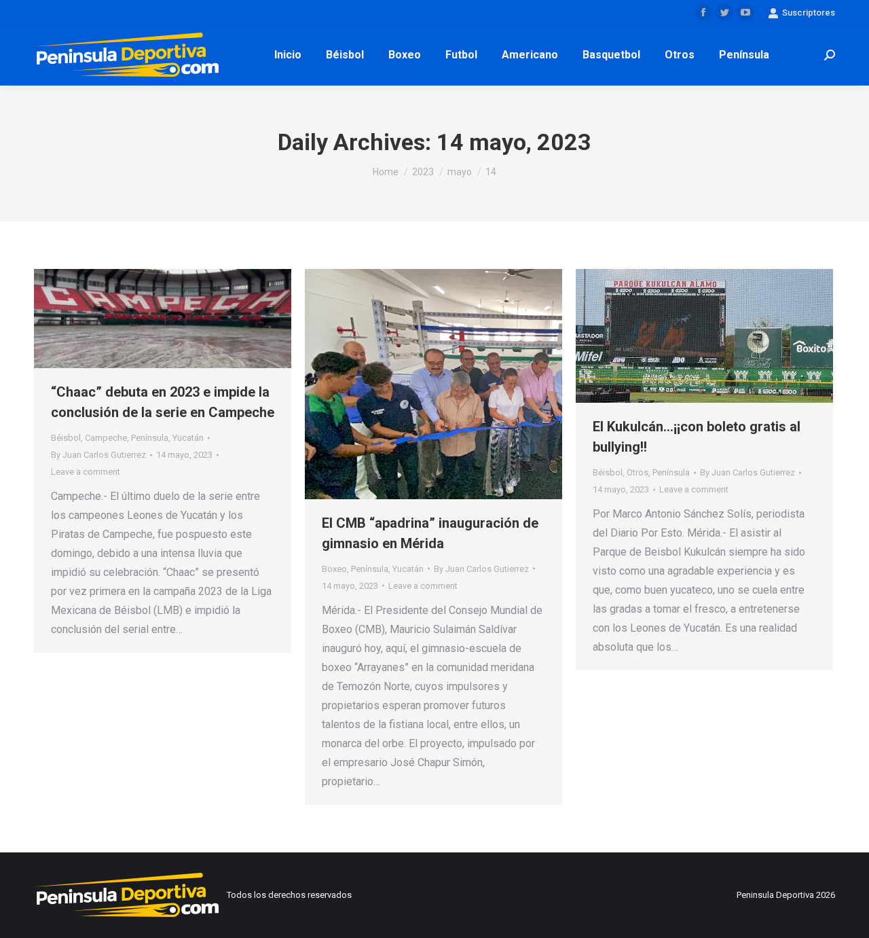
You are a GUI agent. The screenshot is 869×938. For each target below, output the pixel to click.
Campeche (106, 438)
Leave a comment (85, 472)
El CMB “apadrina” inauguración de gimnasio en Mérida (430, 533)
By (98, 455)
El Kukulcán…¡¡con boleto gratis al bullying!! (696, 436)
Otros (637, 472)
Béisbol (66, 438)
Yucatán (188, 438)
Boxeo (334, 569)
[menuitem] (288, 55)
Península (149, 438)
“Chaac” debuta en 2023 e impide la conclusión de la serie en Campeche (162, 402)
